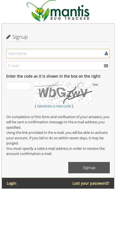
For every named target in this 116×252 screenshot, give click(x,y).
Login (11, 183)
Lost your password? (91, 183)
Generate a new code (54, 106)
